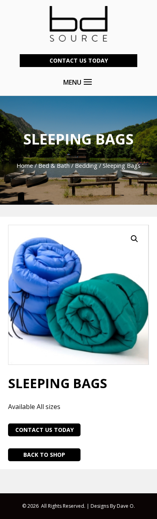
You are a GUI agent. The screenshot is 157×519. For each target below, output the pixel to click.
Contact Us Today (79, 60)
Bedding (86, 165)
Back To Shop (44, 454)
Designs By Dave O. (113, 506)
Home (25, 165)
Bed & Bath (54, 165)
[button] (134, 239)
